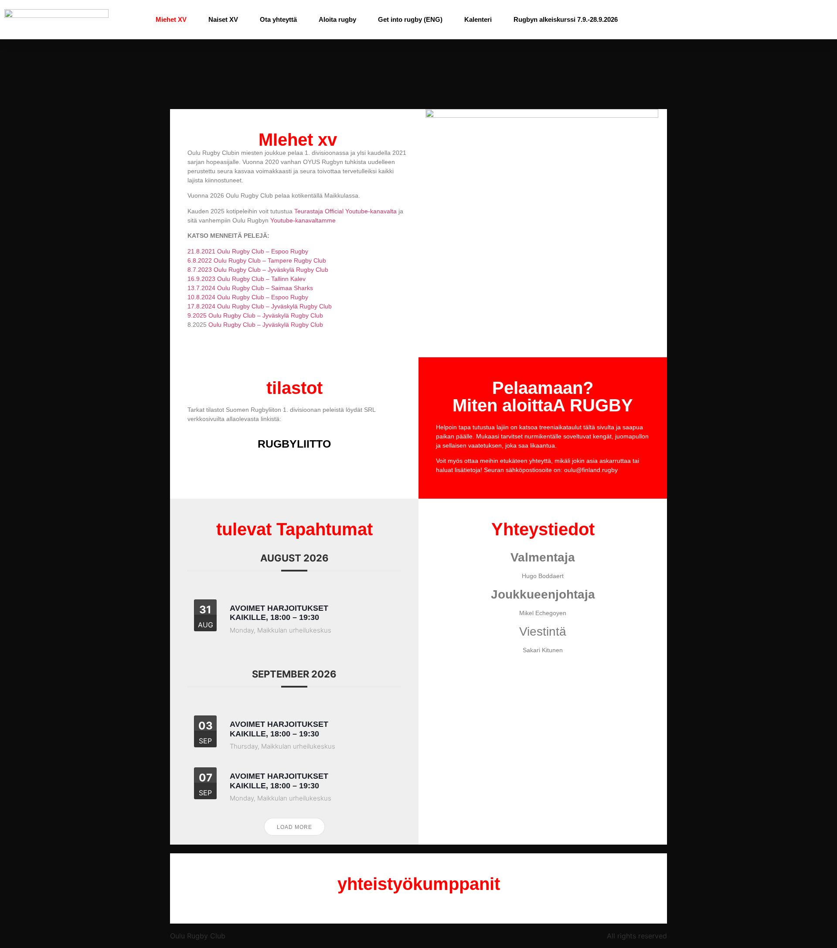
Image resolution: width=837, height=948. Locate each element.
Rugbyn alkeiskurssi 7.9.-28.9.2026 (566, 19)
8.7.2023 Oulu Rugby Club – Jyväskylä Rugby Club (257, 269)
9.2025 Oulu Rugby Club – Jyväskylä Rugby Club (255, 315)
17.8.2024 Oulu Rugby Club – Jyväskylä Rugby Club (259, 306)
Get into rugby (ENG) (410, 19)
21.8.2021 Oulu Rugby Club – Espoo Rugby (247, 251)
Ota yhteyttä (278, 19)
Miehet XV (171, 19)
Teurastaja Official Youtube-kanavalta (345, 211)
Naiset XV (223, 19)
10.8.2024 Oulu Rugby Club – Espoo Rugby (247, 297)
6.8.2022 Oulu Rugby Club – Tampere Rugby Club (256, 260)
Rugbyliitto (294, 444)
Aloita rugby (337, 19)
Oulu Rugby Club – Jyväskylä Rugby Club (265, 324)
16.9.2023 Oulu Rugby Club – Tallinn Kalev (246, 278)
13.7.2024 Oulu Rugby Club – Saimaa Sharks (250, 287)
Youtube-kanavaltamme (303, 220)
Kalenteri (478, 19)
